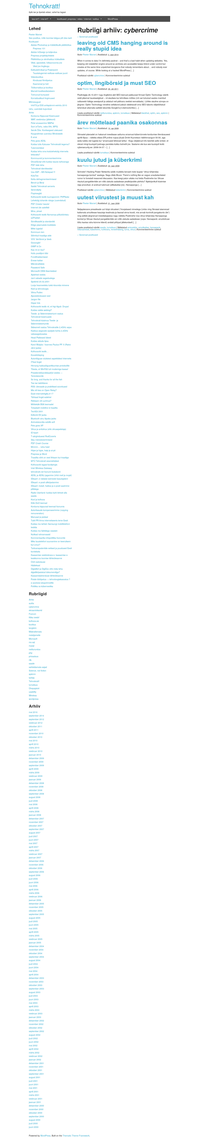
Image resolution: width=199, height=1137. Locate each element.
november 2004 (36, 949)
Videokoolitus (37, 76)
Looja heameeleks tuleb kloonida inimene (50, 285)
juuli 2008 (33, 800)
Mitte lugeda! (37, 228)
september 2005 (36, 914)
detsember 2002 (36, 1020)
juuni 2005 (33, 924)
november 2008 (36, 786)
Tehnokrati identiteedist (41, 168)
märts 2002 (34, 1052)
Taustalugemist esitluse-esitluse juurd (50, 73)
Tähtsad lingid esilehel (41, 397)
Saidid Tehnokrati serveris (43, 186)
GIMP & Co (36, 246)
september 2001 (36, 1073)
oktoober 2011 (35, 726)
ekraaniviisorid (35, 610)
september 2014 (36, 715)
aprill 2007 (33, 846)
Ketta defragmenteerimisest (43, 179)
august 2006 (34, 875)
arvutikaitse (143, 227)
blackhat (145, 112)
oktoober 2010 (35, 737)
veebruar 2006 (35, 896)
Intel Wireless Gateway (41, 468)
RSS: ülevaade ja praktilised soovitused (49, 386)
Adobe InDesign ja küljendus (44, 52)
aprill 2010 (33, 744)
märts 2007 (34, 850)
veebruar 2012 (35, 722)
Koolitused (33, 41)
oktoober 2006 (35, 868)
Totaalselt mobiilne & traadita (44, 407)
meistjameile (34, 635)
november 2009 (36, 761)
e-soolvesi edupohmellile (42, 582)
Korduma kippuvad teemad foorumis (47, 506)
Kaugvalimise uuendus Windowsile (47, 133)
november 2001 (36, 1066)
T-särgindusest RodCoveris (43, 436)
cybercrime (99, 75)
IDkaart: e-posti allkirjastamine (45, 482)
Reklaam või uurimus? (41, 400)
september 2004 (36, 956)
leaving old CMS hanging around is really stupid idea (122, 45)
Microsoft (33, 638)
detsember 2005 (36, 903)
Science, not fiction (37, 670)
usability (32, 691)
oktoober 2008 (35, 790)
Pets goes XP (37, 425)
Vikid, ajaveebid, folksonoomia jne (46, 62)
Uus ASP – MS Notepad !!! (43, 172)
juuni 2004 (33, 967)
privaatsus (33, 656)
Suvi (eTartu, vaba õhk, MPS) (44, 126)
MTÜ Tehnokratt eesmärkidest (45, 460)
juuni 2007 (33, 839)
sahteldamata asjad (38, 667)
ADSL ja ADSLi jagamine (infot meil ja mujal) (51, 475)
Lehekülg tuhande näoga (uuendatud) (48, 200)
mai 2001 (33, 1087)
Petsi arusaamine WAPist (42, 123)
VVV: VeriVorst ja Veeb (41, 239)
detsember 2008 (36, 783)
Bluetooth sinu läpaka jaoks (43, 418)
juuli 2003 (33, 995)
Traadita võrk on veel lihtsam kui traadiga (50, 457)
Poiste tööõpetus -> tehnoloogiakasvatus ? (50, 579)
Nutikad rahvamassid (40, 534)
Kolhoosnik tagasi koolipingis (44, 464)
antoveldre (132, 227)
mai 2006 (33, 885)
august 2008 (34, 797)
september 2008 (36, 793)
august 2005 (34, 917)
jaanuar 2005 (35, 942)
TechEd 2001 (37, 411)
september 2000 (36, 1116)
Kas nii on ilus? (38, 249)
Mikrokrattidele (37, 263)
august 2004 (34, 960)
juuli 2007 (33, 836)
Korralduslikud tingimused (43, 98)
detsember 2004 (36, 946)
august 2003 (34, 992)
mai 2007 (33, 843)
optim (152, 112)
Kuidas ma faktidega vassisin (44, 530)
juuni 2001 (33, 1084)
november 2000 (36, 1109)
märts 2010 (34, 747)
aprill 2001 (33, 1091)
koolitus (32, 624)
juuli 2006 (33, 878)
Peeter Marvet (89, 54)
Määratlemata (35, 631)
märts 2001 (34, 1095)
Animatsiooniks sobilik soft (43, 422)
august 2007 (34, 832)
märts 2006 (34, 892)
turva (126, 229)
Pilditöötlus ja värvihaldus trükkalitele (48, 59)
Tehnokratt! (44, 5)
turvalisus (125, 112)
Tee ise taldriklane (39, 383)
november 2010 (36, 733)
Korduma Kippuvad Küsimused (45, 115)
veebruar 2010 (35, 751)
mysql (31, 645)
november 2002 (36, 1024)
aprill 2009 (33, 768)
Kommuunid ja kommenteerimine (46, 158)
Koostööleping (37, 355)
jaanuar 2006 (35, 900)
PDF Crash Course (39, 443)
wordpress (33, 698)
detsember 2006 (36, 861)
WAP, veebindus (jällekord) (43, 119)
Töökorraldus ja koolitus (42, 87)
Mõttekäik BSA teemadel (42, 404)
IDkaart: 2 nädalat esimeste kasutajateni (49, 478)
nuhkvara (105, 229)
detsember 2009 (36, 758)
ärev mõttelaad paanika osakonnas (122, 122)
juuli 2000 (33, 1123)
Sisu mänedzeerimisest (41, 439)
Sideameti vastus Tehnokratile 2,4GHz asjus (51, 327)
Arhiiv (31, 112)
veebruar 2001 (35, 1098)
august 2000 (34, 1119)
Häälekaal (35, 565)
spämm (116, 112)
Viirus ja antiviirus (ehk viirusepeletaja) (48, 429)
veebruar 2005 (35, 939)
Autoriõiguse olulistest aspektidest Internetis (51, 358)
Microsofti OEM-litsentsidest (44, 270)
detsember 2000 (36, 1105)
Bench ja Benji (37, 182)
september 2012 (36, 719)
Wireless (33, 695)
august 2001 (34, 1077)
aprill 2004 (33, 974)
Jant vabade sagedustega (43, 278)
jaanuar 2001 (35, 1102)
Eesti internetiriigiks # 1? (42, 393)
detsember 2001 (36, 1063)
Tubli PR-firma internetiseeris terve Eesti (49, 520)
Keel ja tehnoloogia (40, 288)
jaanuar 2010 (35, 754)
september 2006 (36, 871)
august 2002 (34, 1034)
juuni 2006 (33, 882)
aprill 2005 (33, 931)
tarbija (32, 677)
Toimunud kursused (40, 94)
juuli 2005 (33, 921)
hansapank (155, 227)
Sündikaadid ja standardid (43, 221)
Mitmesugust (35, 101)
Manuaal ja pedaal (39, 516)
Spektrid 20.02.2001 (40, 281)
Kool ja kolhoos (38, 499)
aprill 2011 (33, 729)
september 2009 (36, 765)
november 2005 (36, 907)
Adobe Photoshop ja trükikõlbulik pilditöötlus (51, 44)
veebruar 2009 (35, 775)
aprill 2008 (33, 807)
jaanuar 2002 (35, 1059)
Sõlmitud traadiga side (41, 235)
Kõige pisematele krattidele (43, 224)
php (30, 652)
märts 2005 (34, 935)
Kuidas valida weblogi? (41, 310)
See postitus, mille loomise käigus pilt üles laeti (50, 37)
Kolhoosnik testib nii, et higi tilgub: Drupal (50, 306)
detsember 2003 (36, 978)
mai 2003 (33, 1002)
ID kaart (34, 432)
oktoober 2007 (35, 825)
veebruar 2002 (35, 1056)
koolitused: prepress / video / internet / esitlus (78, 18)
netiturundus (106, 112)
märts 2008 (34, 811)
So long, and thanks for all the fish (46, 379)
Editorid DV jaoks (38, 414)
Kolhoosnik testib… (40, 351)
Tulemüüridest (37, 147)
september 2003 (36, 988)
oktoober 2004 (35, 953)
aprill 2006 (33, 889)
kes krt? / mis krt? (40, 18)
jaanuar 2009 (35, 779)
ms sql (32, 642)
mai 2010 (33, 740)
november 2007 (36, 822)
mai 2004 (33, 971)
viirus (132, 229)
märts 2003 (34, 1010)
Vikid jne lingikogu (41, 66)
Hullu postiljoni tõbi (39, 253)
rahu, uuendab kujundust (40, 108)
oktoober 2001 (35, 1070)
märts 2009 (34, 772)
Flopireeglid (36, 193)
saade (103, 227)
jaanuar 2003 (35, 1017)
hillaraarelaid (83, 229)
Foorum (32, 613)
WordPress (113, 18)
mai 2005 (33, 928)
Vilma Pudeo (37, 292)
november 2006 (36, 864)
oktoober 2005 (35, 910)
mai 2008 (33, 804)
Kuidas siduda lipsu (40, 341)
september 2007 (36, 829)
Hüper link (35, 302)
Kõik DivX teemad (39, 502)
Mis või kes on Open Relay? (44, 390)
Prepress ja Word (39, 454)
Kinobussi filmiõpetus (42, 80)
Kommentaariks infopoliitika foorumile (48, 537)
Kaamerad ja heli (41, 83)
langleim (33, 627)
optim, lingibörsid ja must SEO (116, 82)
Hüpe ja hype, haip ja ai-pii (43, 450)
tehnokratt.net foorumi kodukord (45, 471)
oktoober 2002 (35, 1027)
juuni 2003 (33, 999)
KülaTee (34, 175)
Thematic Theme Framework (76, 1135)
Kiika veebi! (34, 617)
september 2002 (36, 1031)
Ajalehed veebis (38, 274)
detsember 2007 (36, 818)
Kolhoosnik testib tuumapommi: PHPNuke (50, 196)
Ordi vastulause (38, 561)
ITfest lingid (36, 361)
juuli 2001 (33, 1080)
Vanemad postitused (87, 36)
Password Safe (38, 267)
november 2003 (36, 981)
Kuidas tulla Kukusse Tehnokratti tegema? (50, 144)
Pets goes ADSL (38, 140)
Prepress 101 (39, 48)
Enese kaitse (37, 260)
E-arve (34, 137)
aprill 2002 (33, 1048)
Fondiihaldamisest (39, 256)
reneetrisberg (117, 229)
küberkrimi (120, 189)
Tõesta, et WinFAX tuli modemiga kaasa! (49, 369)
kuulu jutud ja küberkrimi (109, 159)
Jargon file (35, 299)
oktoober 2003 (35, 985)
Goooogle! (35, 242)
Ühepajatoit (34, 688)
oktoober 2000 (35, 1112)
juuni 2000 (33, 1127)
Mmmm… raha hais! (40, 446)
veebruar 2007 (35, 854)
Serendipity (36, 189)
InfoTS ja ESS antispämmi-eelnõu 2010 (49, 105)
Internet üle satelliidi (40, 207)
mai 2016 (33, 712)
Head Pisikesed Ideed (41, 337)
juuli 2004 (33, 963)
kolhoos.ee (34, 621)
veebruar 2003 (35, 1013)
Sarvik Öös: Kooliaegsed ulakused (46, 130)
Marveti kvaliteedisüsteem (43, 91)
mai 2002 (33, 1045)
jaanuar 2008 (35, 814)
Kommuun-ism (37, 232)
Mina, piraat (36, 211)
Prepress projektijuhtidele (42, 55)
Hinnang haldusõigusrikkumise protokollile (50, 365)
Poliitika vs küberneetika (42, 586)
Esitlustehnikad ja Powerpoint (44, 69)
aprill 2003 (33, 1006)
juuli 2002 (33, 1038)
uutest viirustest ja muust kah (115, 197)
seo (158, 112)
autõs (31, 603)
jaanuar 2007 (35, 857)
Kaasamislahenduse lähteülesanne (47, 575)
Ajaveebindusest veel (40, 295)
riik (30, 659)
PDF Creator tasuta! (40, 203)
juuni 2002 (33, 1041)
